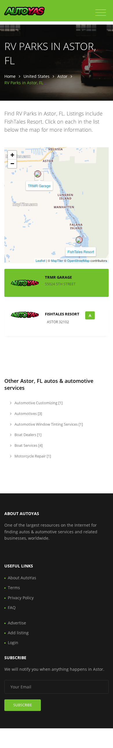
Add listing (18, 632)
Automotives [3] (28, 413)
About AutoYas (22, 577)
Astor (62, 76)
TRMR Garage (39, 185)
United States (36, 76)
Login (13, 642)
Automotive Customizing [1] (38, 402)
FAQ (12, 607)
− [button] (12, 163)
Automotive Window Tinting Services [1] (48, 424)
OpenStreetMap (78, 260)
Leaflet (40, 260)
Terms (14, 587)
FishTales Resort (81, 251)
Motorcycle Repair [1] (32, 456)
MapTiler (57, 260)
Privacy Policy (21, 597)
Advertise (17, 623)
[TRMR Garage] (37, 173)
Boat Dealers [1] (27, 434)
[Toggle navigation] (100, 13)
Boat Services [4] (28, 445)
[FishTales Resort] (79, 239)
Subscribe (22, 705)
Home (10, 76)
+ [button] (12, 155)
